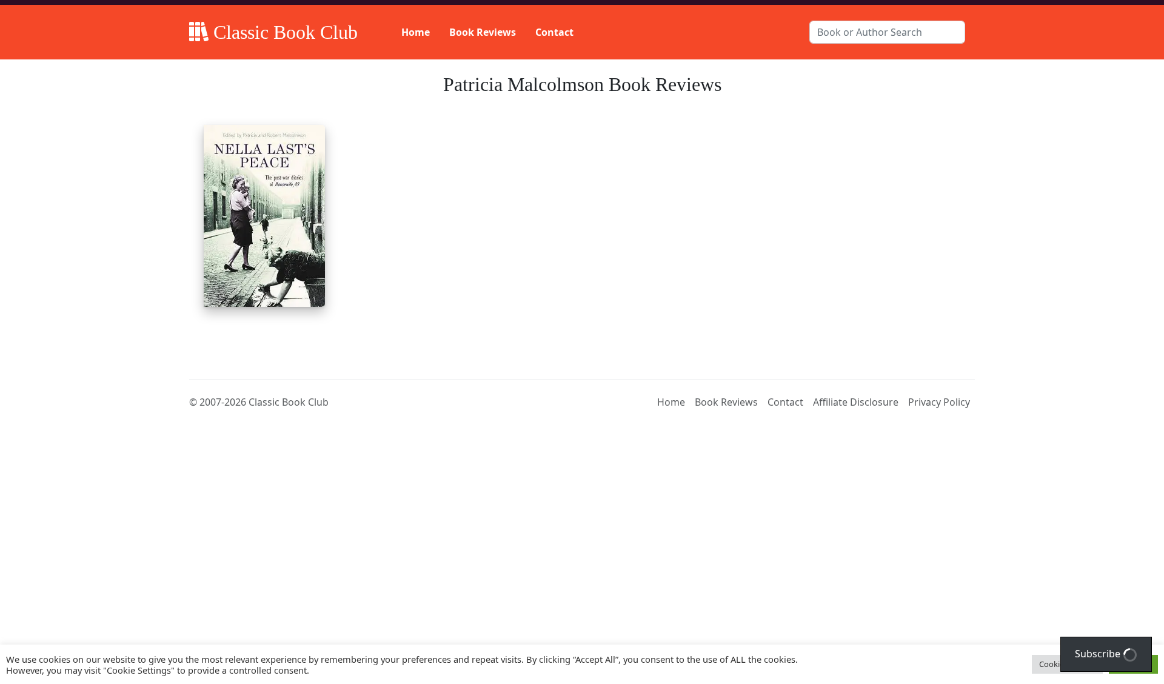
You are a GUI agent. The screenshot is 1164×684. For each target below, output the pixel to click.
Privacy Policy (939, 402)
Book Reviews (482, 32)
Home (415, 32)
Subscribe (1099, 653)
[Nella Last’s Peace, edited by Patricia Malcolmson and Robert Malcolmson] (264, 216)
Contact (554, 32)
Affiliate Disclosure (855, 402)
